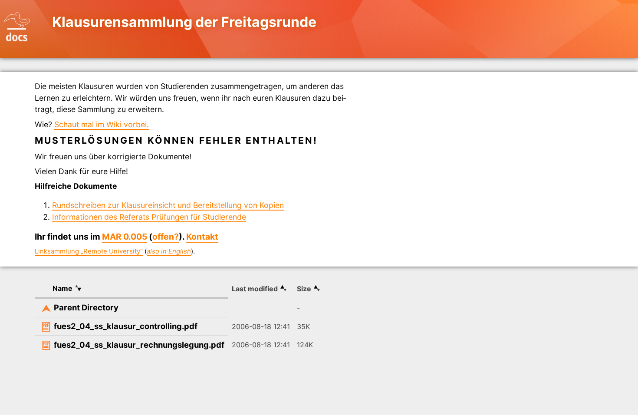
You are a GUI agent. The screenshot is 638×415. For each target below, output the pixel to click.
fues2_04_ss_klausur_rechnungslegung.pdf (139, 344)
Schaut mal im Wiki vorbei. (101, 124)
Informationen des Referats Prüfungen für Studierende (149, 216)
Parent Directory (86, 307)
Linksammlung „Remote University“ (89, 251)
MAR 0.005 (124, 236)
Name (62, 288)
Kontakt (202, 236)
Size (304, 288)
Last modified (255, 288)
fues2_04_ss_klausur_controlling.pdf (125, 326)
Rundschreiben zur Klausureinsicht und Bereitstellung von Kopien (168, 205)
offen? (165, 236)
